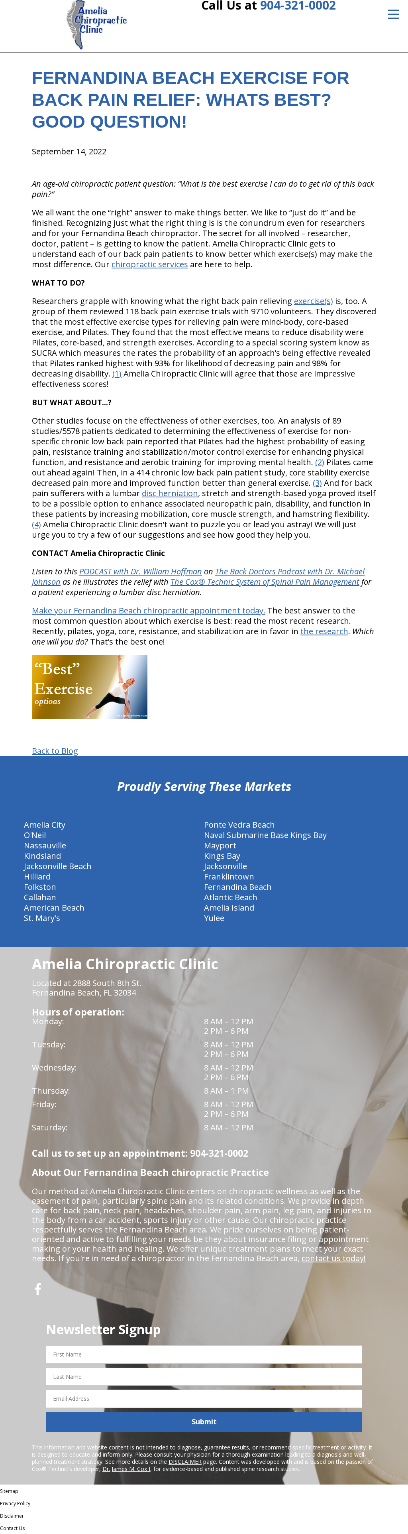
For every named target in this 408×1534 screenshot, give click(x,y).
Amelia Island (229, 907)
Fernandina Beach (238, 886)
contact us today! (334, 1258)
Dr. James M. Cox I (126, 1469)
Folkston (40, 886)
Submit (204, 1421)
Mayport (220, 845)
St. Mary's (42, 918)
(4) (36, 524)
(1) (117, 373)
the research (324, 631)
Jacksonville (225, 866)
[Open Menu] (393, 14)
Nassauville (45, 845)
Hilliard (37, 876)
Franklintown (229, 876)
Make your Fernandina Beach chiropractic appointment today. (148, 610)
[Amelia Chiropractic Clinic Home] (97, 25)
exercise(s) (313, 301)
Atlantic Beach (230, 897)
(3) (317, 482)
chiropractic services (150, 264)
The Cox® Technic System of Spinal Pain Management (265, 581)
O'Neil (35, 835)
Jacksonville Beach (58, 866)
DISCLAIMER (185, 1461)
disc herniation (170, 493)
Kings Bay (222, 855)
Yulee (214, 918)
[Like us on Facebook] (38, 1292)
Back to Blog (55, 751)
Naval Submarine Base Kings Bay (265, 835)
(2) (319, 462)
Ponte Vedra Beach (239, 824)
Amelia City (44, 824)
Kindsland (42, 855)
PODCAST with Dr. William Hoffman (140, 571)
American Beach (54, 907)
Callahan (40, 897)
